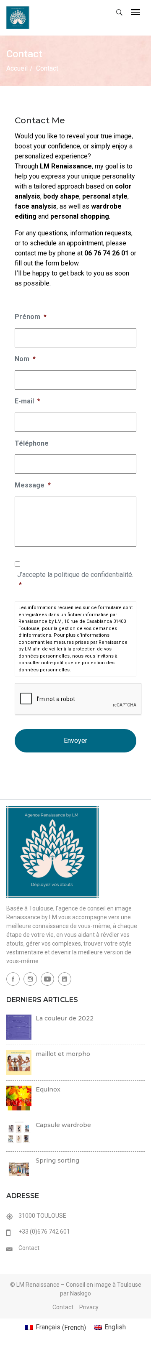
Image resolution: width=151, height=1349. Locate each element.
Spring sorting (57, 1160)
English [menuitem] (115, 1327)
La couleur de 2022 (65, 1018)
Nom (25, 359)
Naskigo (80, 1293)
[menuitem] (55, 1328)
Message (33, 485)
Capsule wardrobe (63, 1125)
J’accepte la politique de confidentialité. (75, 580)
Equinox (48, 1089)
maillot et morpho (63, 1054)
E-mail (27, 401)
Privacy (89, 1307)
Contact (28, 1247)
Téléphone (32, 443)
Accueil (17, 68)
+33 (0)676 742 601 (44, 1231)
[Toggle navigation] (136, 12)
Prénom (31, 317)
